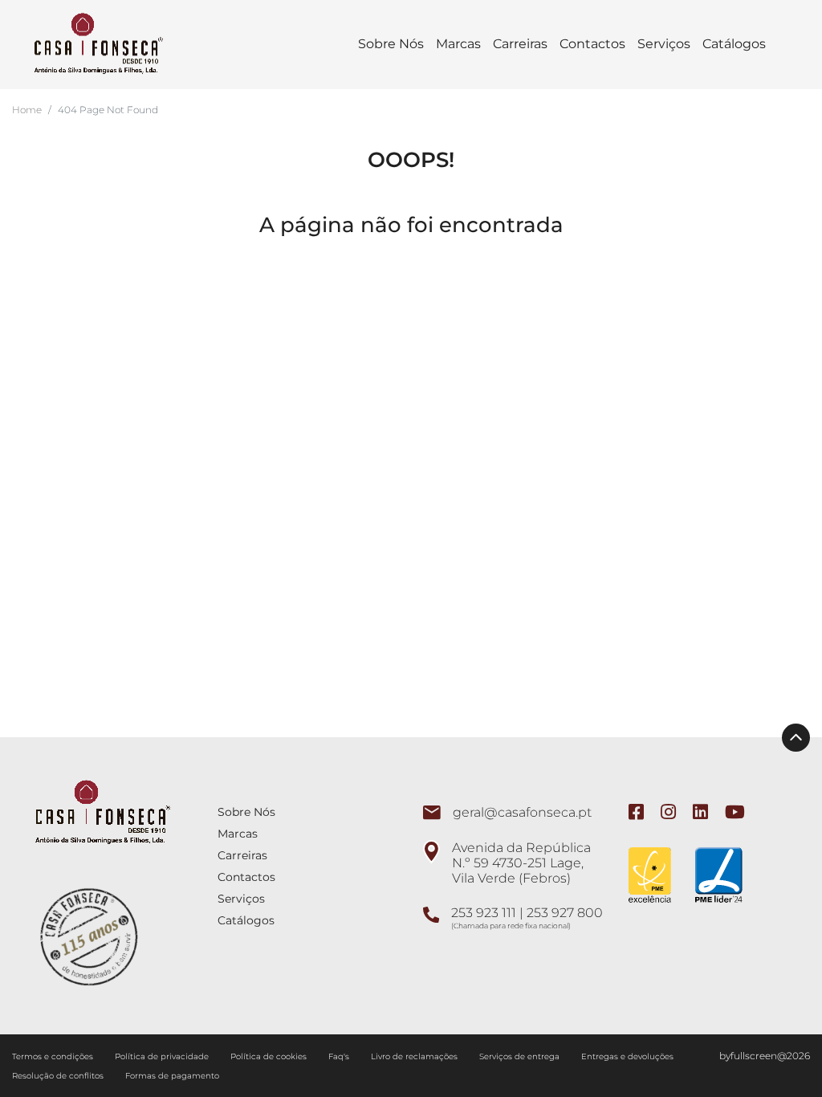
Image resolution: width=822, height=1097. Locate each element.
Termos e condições (54, 1056)
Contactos (592, 43)
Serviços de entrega (520, 1056)
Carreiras (520, 43)
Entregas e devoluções (628, 1056)
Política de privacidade (163, 1056)
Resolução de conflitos (59, 1075)
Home (27, 110)
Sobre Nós (391, 43)
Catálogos (734, 43)
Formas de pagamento (172, 1075)
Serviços (663, 43)
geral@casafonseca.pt (522, 812)
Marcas (458, 43)
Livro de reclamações (415, 1056)
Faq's (340, 1056)
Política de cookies (269, 1056)
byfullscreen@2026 (764, 1056)
